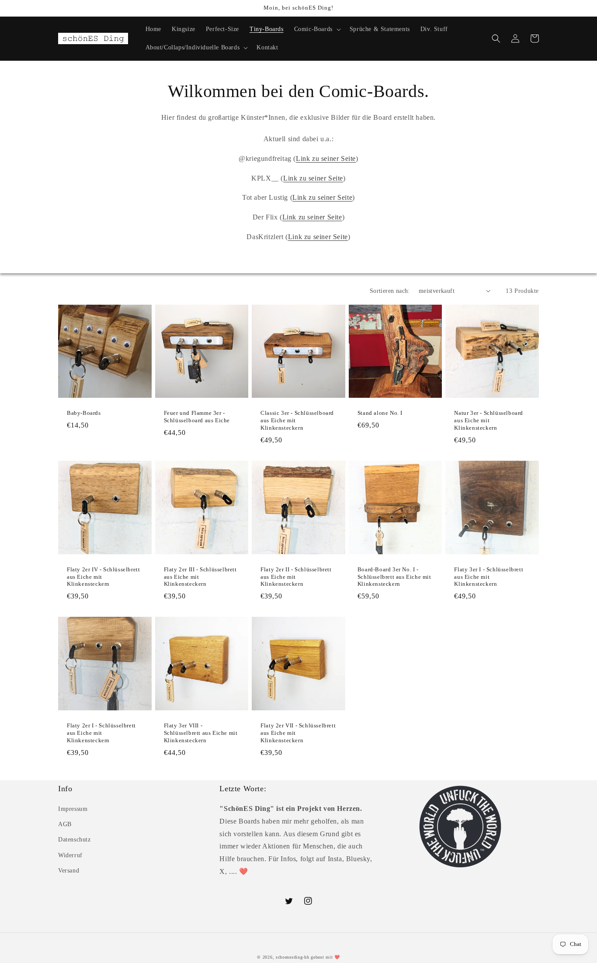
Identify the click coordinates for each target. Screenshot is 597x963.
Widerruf (70, 855)
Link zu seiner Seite (326, 158)
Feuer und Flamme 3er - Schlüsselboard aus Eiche (197, 417)
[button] (316, 29)
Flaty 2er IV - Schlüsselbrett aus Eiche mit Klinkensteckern (103, 577)
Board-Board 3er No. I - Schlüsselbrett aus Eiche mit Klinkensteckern (394, 577)
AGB (65, 824)
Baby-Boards (84, 413)
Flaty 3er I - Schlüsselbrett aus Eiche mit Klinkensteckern (488, 577)
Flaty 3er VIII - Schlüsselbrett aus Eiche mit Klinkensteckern (201, 733)
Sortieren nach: (390, 291)
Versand (68, 870)
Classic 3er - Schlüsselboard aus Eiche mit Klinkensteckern (297, 420)
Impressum (72, 809)
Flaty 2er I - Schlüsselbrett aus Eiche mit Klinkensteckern (101, 733)
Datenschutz (74, 839)
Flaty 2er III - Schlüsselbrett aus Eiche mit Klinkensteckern (200, 577)
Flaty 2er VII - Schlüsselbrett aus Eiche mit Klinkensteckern (298, 733)
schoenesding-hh (292, 957)
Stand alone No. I (380, 413)
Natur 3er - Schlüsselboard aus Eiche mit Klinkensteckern (488, 420)
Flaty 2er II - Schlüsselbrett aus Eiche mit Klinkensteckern (295, 577)
